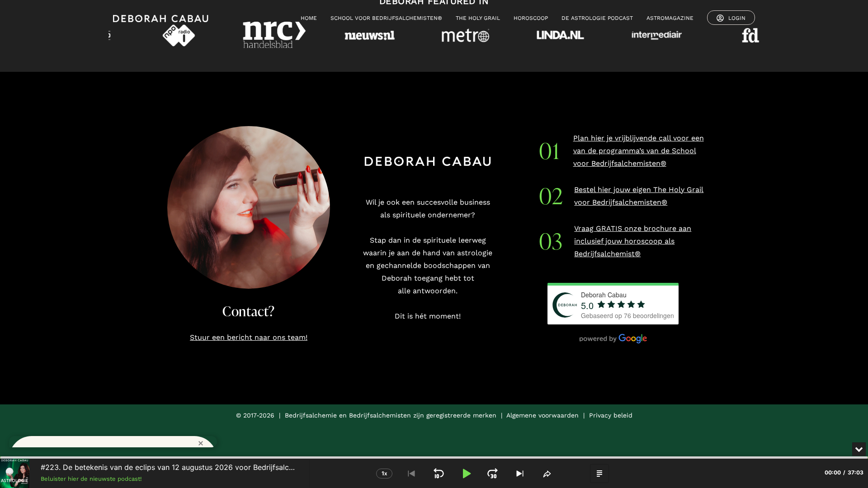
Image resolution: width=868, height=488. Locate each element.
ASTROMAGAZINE (669, 18)
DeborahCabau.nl (165, 433)
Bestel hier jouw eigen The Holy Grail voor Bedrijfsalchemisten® (638, 195)
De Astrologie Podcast (597, 18)
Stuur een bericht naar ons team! (248, 337)
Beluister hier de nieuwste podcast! (91, 478)
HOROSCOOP (531, 18)
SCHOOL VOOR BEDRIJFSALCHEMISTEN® (386, 18)
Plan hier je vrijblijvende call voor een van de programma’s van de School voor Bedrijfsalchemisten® (638, 151)
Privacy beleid (610, 415)
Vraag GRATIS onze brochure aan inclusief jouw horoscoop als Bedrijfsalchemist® (632, 241)
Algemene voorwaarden (542, 415)
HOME (309, 18)
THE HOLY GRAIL (478, 18)
